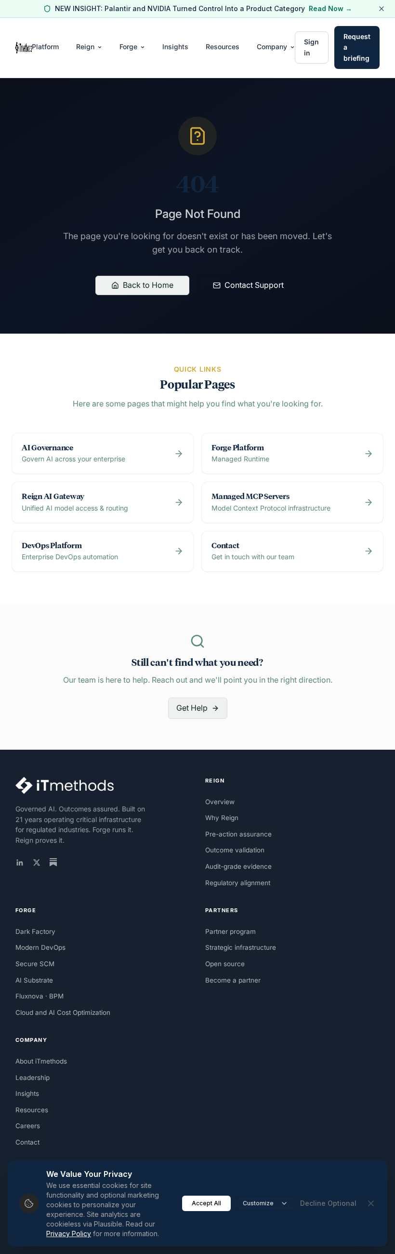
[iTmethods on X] (36, 862)
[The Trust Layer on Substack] (53, 862)
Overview (220, 802)
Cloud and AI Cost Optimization (62, 1012)
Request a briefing (357, 47)
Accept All (206, 1203)
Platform (45, 46)
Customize (258, 1203)
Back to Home (148, 285)
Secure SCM (34, 964)
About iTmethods (41, 1061)
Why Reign (221, 818)
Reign (85, 46)
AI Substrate (34, 980)
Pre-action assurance (238, 834)
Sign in (311, 47)
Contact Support (254, 285)
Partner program (230, 931)
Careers (27, 1126)
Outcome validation (234, 850)
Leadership (32, 1077)
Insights (175, 46)
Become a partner (233, 980)
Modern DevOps (40, 947)
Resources (222, 46)
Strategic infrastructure (240, 947)
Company (272, 46)
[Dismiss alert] (381, 8)
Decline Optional (328, 1203)
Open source (225, 964)
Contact (27, 1142)
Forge (128, 46)
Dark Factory (35, 931)
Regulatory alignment (237, 883)
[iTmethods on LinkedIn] (19, 862)
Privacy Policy (68, 1233)
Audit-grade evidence (238, 866)
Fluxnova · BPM (39, 996)
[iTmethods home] (23, 47)
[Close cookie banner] (371, 1203)
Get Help (192, 708)
